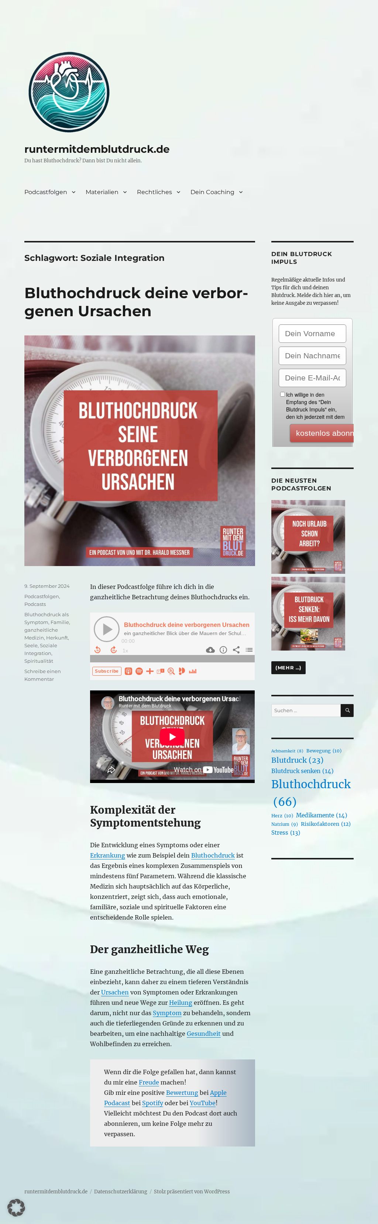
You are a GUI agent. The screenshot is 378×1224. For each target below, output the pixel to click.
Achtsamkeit (287, 751)
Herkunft (57, 638)
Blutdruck (297, 760)
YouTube (203, 1103)
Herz (282, 815)
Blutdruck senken (302, 771)
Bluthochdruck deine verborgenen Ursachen (136, 302)
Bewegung (323, 751)
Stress (285, 832)
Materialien (102, 192)
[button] (16, 1208)
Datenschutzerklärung (120, 1192)
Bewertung (182, 1092)
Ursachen (115, 992)
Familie (60, 622)
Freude (149, 1082)
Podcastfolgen (45, 192)
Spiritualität (38, 661)
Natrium (284, 824)
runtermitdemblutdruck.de (97, 149)
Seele (31, 645)
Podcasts (35, 604)
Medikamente (321, 815)
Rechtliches (154, 192)
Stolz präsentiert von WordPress (192, 1192)
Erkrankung (107, 855)
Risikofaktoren (326, 824)
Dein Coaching (212, 192)
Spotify (152, 1103)
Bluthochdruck (213, 855)
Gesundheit (204, 1033)
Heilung (180, 1002)
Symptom (167, 1013)
